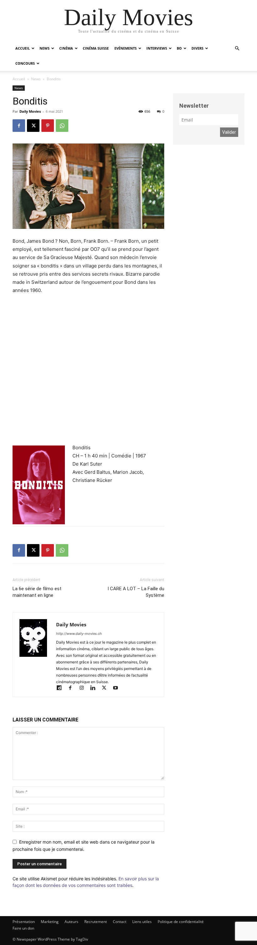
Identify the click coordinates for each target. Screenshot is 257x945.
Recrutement (95, 921)
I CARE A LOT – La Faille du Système (136, 592)
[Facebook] (19, 125)
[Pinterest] (47, 125)
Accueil (22, 48)
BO (179, 48)
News (44, 48)
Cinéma (66, 48)
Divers (197, 48)
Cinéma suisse (96, 48)
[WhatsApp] (62, 125)
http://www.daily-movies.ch (79, 633)
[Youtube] (118, 688)
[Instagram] (84, 688)
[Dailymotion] (61, 688)
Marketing (50, 921)
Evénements (125, 48)
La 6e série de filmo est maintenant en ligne (37, 592)
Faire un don (23, 928)
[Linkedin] (95, 688)
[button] (236, 48)
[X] (33, 125)
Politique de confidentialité (181, 921)
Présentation (24, 921)
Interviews (156, 48)
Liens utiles (142, 921)
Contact (119, 921)
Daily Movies (30, 111)
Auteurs (71, 921)
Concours (25, 63)
